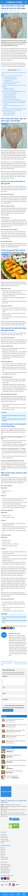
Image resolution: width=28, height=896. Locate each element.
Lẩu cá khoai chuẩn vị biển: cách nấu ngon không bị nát (15, 720)
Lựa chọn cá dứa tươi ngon (10, 93)
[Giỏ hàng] (26, 2)
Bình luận (5, 676)
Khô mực (2, 856)
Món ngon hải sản (4, 839)
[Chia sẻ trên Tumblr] (11, 628)
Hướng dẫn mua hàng (5, 864)
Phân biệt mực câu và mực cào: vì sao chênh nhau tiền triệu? (15, 736)
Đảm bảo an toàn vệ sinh (9, 77)
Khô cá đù (3, 847)
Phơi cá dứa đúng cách (9, 97)
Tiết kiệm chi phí (8, 80)
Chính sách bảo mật (5, 871)
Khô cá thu (3, 854)
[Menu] (2, 2)
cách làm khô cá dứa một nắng (12, 333)
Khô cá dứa (3, 849)
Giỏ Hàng (24, 894)
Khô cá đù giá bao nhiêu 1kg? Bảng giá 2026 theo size (15, 741)
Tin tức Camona (4, 836)
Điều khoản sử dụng (5, 872)
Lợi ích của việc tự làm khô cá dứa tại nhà (12, 75)
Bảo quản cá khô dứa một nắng (11, 99)
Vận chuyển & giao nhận (6, 866)
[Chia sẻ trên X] (4, 628)
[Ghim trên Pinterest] (7, 628)
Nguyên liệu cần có (8, 88)
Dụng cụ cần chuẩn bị (9, 89)
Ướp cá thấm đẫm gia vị (9, 96)
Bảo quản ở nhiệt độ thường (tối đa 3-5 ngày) (14, 108)
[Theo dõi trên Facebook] (2, 878)
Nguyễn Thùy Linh (15, 10)
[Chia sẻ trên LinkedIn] (9, 628)
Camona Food (4, 66)
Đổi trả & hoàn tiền (4, 867)
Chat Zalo (18, 894)
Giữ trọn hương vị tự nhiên (10, 78)
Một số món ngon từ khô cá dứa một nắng (12, 110)
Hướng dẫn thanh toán (5, 869)
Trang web (5, 699)
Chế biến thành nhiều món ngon (11, 82)
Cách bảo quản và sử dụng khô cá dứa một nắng (13, 100)
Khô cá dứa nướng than (9, 113)
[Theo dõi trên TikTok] (5, 878)
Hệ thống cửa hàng (5, 841)
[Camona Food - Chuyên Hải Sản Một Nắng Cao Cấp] (14, 2)
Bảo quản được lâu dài (9, 83)
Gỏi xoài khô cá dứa (8, 115)
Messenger (12, 894)
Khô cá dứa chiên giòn (9, 111)
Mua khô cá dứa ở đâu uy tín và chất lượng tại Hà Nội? (7, 663)
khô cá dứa (11, 162)
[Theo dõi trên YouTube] (8, 878)
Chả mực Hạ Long (4, 859)
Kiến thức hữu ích (4, 837)
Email (4, 693)
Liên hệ (2, 842)
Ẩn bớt (18, 70)
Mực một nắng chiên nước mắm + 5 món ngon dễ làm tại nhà (16, 725)
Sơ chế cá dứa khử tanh (9, 94)
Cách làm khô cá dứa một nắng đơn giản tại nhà (13, 91)
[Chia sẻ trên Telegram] (14, 628)
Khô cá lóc (3, 852)
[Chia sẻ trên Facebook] (2, 628)
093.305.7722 (5, 894)
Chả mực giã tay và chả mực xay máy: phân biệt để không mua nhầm (15, 731)
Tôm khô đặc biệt (4, 857)
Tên (4, 687)
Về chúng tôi (3, 834)
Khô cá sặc (3, 851)
